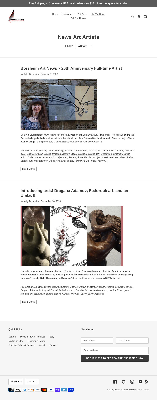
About (42, 345)
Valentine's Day (82, 160)
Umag (52, 160)
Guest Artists (82, 290)
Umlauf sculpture (64, 160)
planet (127, 290)
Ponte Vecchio (85, 157)
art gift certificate (42, 287)
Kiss (53, 157)
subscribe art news (38, 160)
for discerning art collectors (137, 390)
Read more (28, 169)
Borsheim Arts (120, 390)
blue (127, 150)
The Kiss (75, 293)
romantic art (27, 293)
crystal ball (92, 287)
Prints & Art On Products (32, 336)
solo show (120, 157)
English (15, 381)
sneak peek (108, 157)
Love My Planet (115, 290)
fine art (54, 290)
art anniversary (55, 150)
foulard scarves (66, 290)
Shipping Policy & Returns (21, 345)
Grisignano (106, 154)
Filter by (68, 46)
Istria (30, 157)
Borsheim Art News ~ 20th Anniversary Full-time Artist (71, 68)
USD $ (31, 381)
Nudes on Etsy (15, 341)
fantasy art (44, 290)
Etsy (73, 154)
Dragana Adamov (60, 154)
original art (62, 157)
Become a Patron (36, 341)
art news (68, 150)
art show (101, 150)
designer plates (106, 287)
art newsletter (81, 150)
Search (12, 336)
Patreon (72, 157)
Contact (53, 345)
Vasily (84, 293)
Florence (80, 154)
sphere (49, 293)
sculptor (97, 157)
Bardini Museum (115, 150)
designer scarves (123, 287)
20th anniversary (39, 150)
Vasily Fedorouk (99, 160)
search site (39, 293)
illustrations (95, 290)
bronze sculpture (60, 287)
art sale (92, 150)
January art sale (42, 157)
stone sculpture (61, 293)
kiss (104, 290)
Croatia (47, 154)
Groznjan (117, 154)
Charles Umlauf (34, 154)
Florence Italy (93, 154)
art (32, 287)
